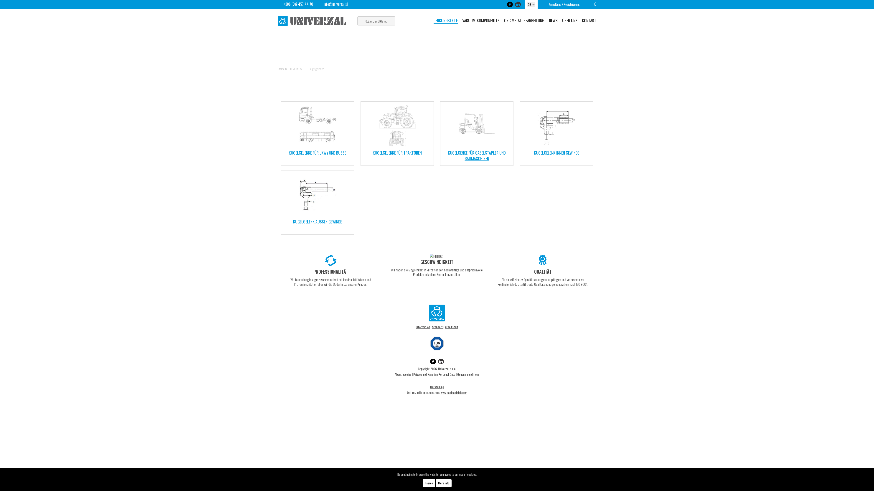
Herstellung (437, 386)
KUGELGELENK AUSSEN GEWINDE (317, 222)
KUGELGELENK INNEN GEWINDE (556, 153)
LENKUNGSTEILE (446, 20)
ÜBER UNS (569, 20)
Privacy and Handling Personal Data (434, 374)
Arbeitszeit (451, 326)
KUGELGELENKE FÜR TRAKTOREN (397, 153)
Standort (437, 326)
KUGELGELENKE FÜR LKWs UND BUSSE (317, 153)
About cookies (403, 374)
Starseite (282, 69)
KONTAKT (589, 20)
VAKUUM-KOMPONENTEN (481, 20)
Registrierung (571, 4)
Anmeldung (555, 4)
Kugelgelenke (317, 69)
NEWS (553, 20)
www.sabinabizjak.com (454, 392)
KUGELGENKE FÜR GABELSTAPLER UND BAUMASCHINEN (477, 155)
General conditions (468, 374)
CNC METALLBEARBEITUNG (524, 20)
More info (443, 483)
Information (423, 326)
